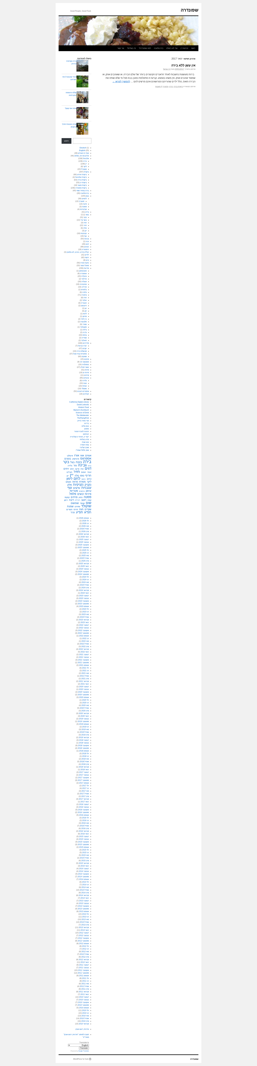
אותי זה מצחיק (83, 153)
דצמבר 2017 (84, 772)
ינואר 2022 (85, 652)
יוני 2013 (85, 917)
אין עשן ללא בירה (183, 65)
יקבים (85, 348)
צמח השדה (84, 445)
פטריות (74, 491)
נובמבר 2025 (84, 542)
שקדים (88, 509)
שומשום (75, 503)
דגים (87, 244)
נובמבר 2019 (84, 719)
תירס (76, 509)
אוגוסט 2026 (84, 518)
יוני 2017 (85, 788)
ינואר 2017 (85, 802)
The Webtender (82, 415)
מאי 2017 (85, 791)
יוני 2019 (85, 727)
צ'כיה (85, 332)
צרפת (85, 335)
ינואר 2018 (85, 770)
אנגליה (84, 282)
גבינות (86, 239)
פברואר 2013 (84, 927)
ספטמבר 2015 (83, 844)
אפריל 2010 (84, 1018)
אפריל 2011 (84, 986)
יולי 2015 (85, 850)
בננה (79, 462)
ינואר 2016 (85, 834)
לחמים (84, 199)
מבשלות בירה (82, 351)
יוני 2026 (85, 523)
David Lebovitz (83, 405)
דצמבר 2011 (84, 965)
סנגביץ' (81, 201)
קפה (89, 500)
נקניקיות (84, 233)
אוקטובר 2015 (83, 842)
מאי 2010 (85, 1016)
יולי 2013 (85, 914)
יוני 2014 (85, 885)
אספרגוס (85, 458)
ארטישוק (75, 459)
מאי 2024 (85, 582)
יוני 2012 (85, 949)
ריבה (71, 500)
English (82, 150)
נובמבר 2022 (84, 628)
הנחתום (86, 434)
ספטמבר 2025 (83, 547)
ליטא (85, 314)
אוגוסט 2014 (84, 879)
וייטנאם (84, 306)
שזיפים (77, 506)
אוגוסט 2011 (84, 976)
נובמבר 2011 (84, 968)
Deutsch (83, 148)
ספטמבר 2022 (83, 633)
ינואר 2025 (85, 566)
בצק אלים (85, 426)
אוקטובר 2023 (83, 601)
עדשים (76, 488)
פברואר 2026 (84, 534)
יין (86, 164)
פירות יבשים (84, 494)
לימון (69, 478)
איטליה (84, 276)
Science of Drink (82, 413)
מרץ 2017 (85, 796)
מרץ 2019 (85, 735)
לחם (77, 478)
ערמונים (82, 491)
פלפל (72, 493)
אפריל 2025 (84, 558)
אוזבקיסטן (83, 271)
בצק (87, 196)
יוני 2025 (85, 553)
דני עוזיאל (166, 69)
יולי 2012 (85, 946)
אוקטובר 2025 (83, 545)
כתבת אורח (84, 263)
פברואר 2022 (84, 649)
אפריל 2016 (84, 826)
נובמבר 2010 (84, 1000)
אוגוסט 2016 (84, 815)
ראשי (193, 48)
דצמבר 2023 (84, 596)
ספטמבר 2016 (83, 812)
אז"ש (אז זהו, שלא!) (81, 156)
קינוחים (86, 378)
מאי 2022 (85, 641)
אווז (82, 455)
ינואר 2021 (85, 684)
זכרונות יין (184, 48)
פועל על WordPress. (80, 1059)
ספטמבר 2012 (83, 941)
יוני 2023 (85, 612)
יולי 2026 (85, 521)
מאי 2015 (85, 855)
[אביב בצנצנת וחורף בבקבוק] (82, 129)
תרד (72, 512)
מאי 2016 (85, 823)
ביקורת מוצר (82, 185)
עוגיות (84, 386)
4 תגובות (158, 86)
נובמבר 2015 (84, 839)
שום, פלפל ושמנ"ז (82, 450)
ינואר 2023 (85, 622)
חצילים (69, 472)
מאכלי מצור (84, 265)
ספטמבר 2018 (83, 748)
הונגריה (84, 303)
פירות (87, 370)
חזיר (85, 225)
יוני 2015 (85, 852)
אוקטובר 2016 (83, 810)
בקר (85, 217)
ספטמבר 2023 (83, 604)
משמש (68, 482)
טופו (82, 475)
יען (86, 231)
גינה (87, 241)
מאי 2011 (85, 984)
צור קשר (120, 48)
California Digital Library (79, 402)
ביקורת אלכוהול (81, 177)
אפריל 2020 (84, 708)
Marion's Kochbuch (81, 410)
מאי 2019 (85, 729)
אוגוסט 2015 (84, 847)
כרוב (89, 479)
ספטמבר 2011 (83, 973)
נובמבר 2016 (84, 807)
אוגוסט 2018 (84, 751)
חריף (88, 475)
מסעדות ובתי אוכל (80, 354)
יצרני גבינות (82, 346)
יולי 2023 (85, 609)
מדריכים (86, 343)
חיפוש (66, 141)
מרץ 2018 (85, 764)
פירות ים (86, 372)
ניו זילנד (84, 319)
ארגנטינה (83, 284)
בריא (87, 212)
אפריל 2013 (84, 922)
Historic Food (83, 407)
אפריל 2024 (84, 585)
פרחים (86, 375)
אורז (76, 455)
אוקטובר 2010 (83, 1002)
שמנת (70, 506)
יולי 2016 (85, 818)
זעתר (89, 472)
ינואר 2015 (85, 866)
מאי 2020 (85, 705)
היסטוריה (85, 249)
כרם (87, 260)
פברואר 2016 (84, 831)
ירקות (87, 257)
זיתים (66, 469)
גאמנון (86, 429)
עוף (85, 236)
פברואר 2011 (84, 992)
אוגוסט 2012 (84, 943)
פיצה (85, 204)
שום (88, 503)
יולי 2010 (85, 1010)
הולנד (84, 300)
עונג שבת (85, 442)
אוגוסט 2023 (84, 606)
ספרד (85, 324)
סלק (69, 484)
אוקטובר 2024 (83, 572)
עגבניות (86, 487)
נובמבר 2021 (84, 657)
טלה (85, 228)
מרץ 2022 (85, 646)
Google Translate (83, 1051)
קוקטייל (84, 169)
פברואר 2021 (84, 681)
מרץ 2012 (85, 957)
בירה (171, 86)
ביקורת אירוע (82, 174)
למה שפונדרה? (145, 48)
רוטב (83, 500)
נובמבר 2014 (84, 871)
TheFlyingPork (83, 418)
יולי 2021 (85, 668)
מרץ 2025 (85, 561)
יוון (86, 308)
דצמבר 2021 (84, 654)
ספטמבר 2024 (83, 574)
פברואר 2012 (84, 960)
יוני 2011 (85, 981)
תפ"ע (79, 512)
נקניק (88, 484)
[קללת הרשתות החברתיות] (82, 97)
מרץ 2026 (85, 531)
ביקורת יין (83, 183)
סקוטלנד (83, 327)
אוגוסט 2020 (84, 697)
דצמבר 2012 (84, 933)
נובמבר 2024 (84, 569)
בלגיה (84, 292)
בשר (87, 215)
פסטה (84, 207)
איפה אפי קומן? (70, 108)
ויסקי (72, 469)
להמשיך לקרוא (121, 81)
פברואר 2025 (84, 564)
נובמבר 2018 (84, 743)
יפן (86, 311)
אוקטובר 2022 (83, 630)
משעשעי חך (84, 362)
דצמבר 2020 (84, 687)
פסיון (81, 497)
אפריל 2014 (84, 890)
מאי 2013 (85, 919)
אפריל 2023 (84, 617)
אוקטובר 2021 (83, 660)
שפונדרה (189, 10)
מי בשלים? (131, 48)
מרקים (86, 359)
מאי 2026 (85, 526)
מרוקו (85, 316)
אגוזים (88, 455)
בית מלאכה (158, 48)
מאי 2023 (85, 614)
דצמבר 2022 (84, 625)
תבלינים (86, 394)
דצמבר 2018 (84, 740)
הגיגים (86, 247)
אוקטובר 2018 (83, 745)
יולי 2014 (85, 882)
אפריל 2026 (84, 529)
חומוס (83, 472)
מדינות (86, 268)
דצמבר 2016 (84, 804)
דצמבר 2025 (84, 539)
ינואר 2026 (85, 537)
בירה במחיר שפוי (82, 191)
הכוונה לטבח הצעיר (81, 431)
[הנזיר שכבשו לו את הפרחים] (82, 82)
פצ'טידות (83, 209)
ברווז (89, 466)
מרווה (75, 481)
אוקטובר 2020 (83, 692)
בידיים (86, 423)
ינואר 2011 (85, 994)
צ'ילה (85, 330)
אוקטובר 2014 (83, 874)
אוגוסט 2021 (84, 665)
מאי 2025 (85, 555)
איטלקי (70, 455)
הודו (85, 223)
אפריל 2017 (84, 794)
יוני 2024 (85, 580)
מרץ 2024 (85, 588)
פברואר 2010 (84, 1024)
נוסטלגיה (85, 364)
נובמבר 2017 (84, 775)
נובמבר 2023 (84, 598)
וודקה (77, 469)
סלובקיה (83, 322)
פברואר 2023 (84, 620)
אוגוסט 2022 (84, 636)
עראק (88, 491)
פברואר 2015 (84, 863)
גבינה (82, 465)
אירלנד (84, 279)
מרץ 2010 (85, 1021)
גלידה (84, 381)
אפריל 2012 (84, 954)
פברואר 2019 (84, 737)
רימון (66, 500)
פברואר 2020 (84, 713)
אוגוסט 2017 (84, 783)
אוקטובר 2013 (83, 906)
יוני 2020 (85, 703)
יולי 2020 (85, 700)
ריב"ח (77, 500)
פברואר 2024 (84, 590)
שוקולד (84, 389)
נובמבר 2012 (84, 935)
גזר (75, 465)
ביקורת (86, 172)
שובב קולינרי (84, 447)
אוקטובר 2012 (83, 938)
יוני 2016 (85, 820)
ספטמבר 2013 (83, 909)
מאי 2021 (85, 673)
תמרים (69, 509)
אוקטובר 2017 (83, 778)
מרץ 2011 (85, 989)
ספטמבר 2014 (83, 877)
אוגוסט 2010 (84, 1008)
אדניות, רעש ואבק (82, 1029)
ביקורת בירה (178, 86)
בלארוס (84, 290)
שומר (82, 503)
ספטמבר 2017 (83, 780)
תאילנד (84, 340)
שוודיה (84, 338)
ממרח (82, 481)
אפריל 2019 (84, 732)
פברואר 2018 (84, 767)
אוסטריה (83, 273)
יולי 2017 (85, 786)
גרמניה (165, 86)
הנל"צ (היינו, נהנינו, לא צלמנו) (78, 252)
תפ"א (87, 512)
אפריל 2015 (84, 858)
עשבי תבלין (85, 367)
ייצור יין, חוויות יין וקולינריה (79, 437)
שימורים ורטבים (83, 391)
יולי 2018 (85, 753)
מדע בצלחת (84, 439)
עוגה (85, 383)
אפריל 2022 (84, 644)
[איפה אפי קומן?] (82, 113)
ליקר (85, 166)
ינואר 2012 (85, 962)
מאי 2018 (85, 759)
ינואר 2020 (85, 716)
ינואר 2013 (85, 930)
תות (81, 509)
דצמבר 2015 (84, 836)
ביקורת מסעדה (81, 188)
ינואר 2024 (85, 593)
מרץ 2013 (85, 925)
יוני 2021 (85, 671)
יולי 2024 (85, 577)
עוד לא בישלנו (172, 48)
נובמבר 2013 (84, 903)
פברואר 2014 (84, 895)
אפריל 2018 (84, 762)
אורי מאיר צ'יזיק (83, 421)
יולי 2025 (85, 550)
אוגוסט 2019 (84, 724)
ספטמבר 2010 (83, 1005)
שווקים (84, 356)
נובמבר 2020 (84, 689)
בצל (72, 462)
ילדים (87, 255)
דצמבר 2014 (84, 869)
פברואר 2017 (84, 799)
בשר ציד (83, 220)
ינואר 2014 (85, 898)
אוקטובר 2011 (83, 970)
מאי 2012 (85, 951)
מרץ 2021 (85, 679)
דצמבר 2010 (84, 997)
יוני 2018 (85, 756)
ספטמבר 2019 (83, 721)
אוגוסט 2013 (84, 911)
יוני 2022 (85, 638)
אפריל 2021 (84, 676)
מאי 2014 (85, 887)
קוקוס (67, 497)
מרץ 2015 (85, 861)
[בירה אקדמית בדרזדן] (82, 66)
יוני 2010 (85, 1013)
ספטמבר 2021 (83, 663)
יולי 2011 (85, 978)
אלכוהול (86, 158)
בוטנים (67, 458)
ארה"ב (84, 287)
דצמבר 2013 (84, 901)
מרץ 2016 (85, 828)
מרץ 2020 (85, 711)
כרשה (84, 479)
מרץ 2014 (85, 893)
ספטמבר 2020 (83, 695)
